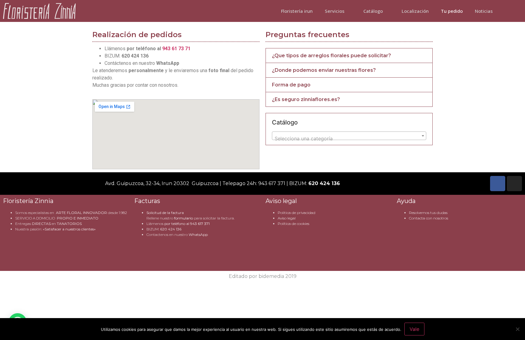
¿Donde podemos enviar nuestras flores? (324, 70)
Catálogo (373, 11)
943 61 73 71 (176, 48)
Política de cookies (293, 223)
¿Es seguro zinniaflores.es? (306, 99)
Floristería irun (297, 11)
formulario (183, 218)
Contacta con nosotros (428, 218)
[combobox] (349, 135)
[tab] (349, 55)
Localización (415, 11)
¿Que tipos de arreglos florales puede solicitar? (331, 55)
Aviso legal (287, 218)
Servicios (335, 11)
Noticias (484, 11)
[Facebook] (497, 183)
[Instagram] (514, 183)
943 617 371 (200, 223)
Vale (414, 329)
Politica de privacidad (296, 212)
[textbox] (349, 138)
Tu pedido (452, 11)
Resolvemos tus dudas (428, 212)
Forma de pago (291, 85)
